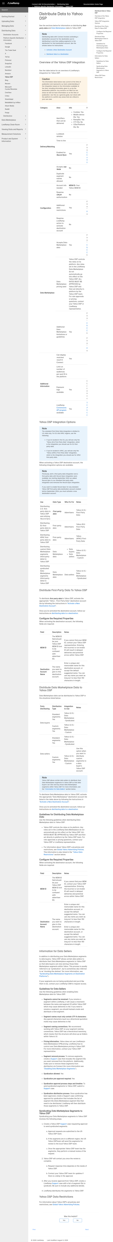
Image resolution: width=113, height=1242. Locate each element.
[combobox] (14, 10)
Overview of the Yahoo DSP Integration (102, 17)
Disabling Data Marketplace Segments (59, 1069)
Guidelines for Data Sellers (102, 62)
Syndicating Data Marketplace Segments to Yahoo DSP (102, 69)
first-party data (56, 598)
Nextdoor (8, 70)
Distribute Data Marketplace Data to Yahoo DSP (101, 38)
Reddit (7, 109)
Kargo (7, 113)
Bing (6, 80)
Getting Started (8, 16)
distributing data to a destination (65, 613)
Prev (34, 1229)
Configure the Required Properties (103, 32)
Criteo (7, 96)
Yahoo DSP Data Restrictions (100, 76)
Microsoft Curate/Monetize (11, 88)
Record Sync (61, 155)
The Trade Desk (10, 50)
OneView (8, 93)
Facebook (8, 44)
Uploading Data (8, 21)
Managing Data (8, 26)
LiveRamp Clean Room (11, 124)
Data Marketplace (9, 120)
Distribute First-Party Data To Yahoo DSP (101, 27)
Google (7, 47)
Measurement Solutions (11, 134)
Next (87, 1229)
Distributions (7, 116)
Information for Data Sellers (55, 789)
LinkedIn (8, 67)
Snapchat (8, 64)
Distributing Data (8, 30)
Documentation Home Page (93, 4)
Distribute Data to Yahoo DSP (102, 12)
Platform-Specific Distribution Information (13, 39)
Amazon (8, 74)
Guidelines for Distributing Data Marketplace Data (102, 45)
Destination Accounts (10, 35)
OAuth (59, 195)
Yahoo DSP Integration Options (102, 22)
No (78, 1220)
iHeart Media (9, 106)
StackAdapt (9, 99)
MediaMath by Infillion (12, 103)
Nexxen (7, 84)
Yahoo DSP (9, 77)
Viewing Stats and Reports (12, 129)
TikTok (7, 57)
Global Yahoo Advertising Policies (70, 849)
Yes (64, 1220)
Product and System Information (10, 140)
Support (54, 1059)
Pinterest (8, 60)
